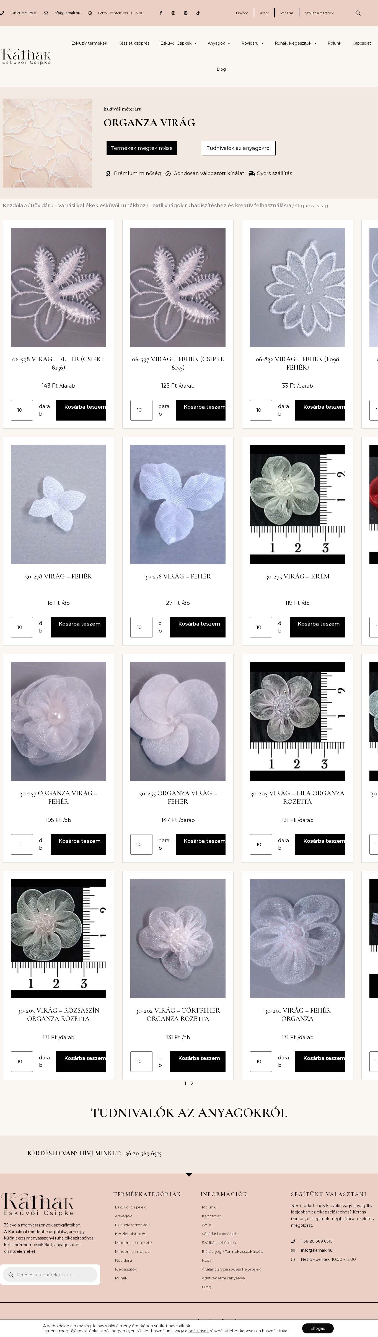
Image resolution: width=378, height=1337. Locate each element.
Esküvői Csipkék (175, 43)
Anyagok (216, 43)
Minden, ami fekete (133, 1242)
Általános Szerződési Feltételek (231, 1269)
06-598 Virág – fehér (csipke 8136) (58, 363)
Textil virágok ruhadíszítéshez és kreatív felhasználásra (220, 206)
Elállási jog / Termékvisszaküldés (232, 1251)
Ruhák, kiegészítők (293, 43)
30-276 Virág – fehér (178, 576)
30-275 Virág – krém (297, 576)
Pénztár (286, 13)
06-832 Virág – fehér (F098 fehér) (297, 363)
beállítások (198, 1330)
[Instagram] (173, 13)
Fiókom (242, 13)
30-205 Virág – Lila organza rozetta (297, 797)
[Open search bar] (358, 13)
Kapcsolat (361, 43)
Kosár (264, 13)
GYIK (206, 1224)
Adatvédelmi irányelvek (223, 1277)
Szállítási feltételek (319, 13)
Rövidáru (249, 43)
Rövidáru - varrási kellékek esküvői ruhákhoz (88, 206)
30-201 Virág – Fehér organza (298, 1014)
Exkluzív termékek (89, 43)
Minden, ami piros (132, 1251)
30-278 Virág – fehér (58, 576)
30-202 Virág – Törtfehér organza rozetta (178, 1014)
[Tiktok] (198, 13)
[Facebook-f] (161, 13)
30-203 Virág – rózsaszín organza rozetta (58, 1014)
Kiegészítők (126, 1269)
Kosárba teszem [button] (85, 407)
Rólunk (334, 43)
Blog (221, 69)
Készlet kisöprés (133, 43)
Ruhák (121, 1277)
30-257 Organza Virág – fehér (58, 797)
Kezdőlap (15, 206)
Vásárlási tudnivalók (220, 1233)
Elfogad (317, 1328)
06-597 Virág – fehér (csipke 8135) (178, 363)
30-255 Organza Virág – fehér (178, 797)
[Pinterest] (186, 13)
